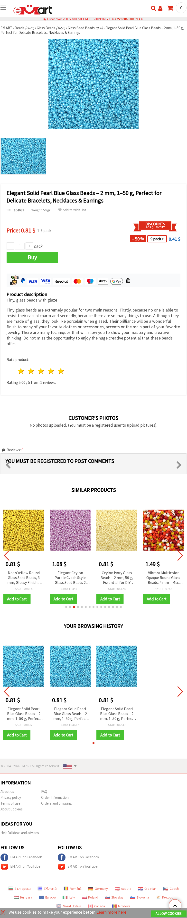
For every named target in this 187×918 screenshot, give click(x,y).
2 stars (31, 371)
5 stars (61, 371)
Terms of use (10, 803)
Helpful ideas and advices (19, 832)
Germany (101, 888)
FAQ (44, 791)
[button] (66, 607)
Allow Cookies (169, 913)
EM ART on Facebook (26, 857)
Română (76, 888)
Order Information (55, 797)
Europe (50, 897)
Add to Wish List (74, 210)
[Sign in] (160, 8)
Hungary (26, 897)
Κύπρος (167, 897)
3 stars (41, 371)
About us (7, 791)
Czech (174, 888)
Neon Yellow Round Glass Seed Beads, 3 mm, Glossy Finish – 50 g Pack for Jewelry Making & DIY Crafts (23, 578)
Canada (99, 906)
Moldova (124, 906)
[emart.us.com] (32, 9)
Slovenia (143, 897)
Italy (72, 897)
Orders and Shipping (56, 803)
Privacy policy (10, 797)
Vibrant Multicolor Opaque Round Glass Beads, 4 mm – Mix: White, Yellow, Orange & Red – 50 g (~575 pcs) (163, 578)
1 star (21, 371)
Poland (93, 897)
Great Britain (72, 906)
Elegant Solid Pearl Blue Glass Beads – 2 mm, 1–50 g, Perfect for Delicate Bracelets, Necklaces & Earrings (23, 714)
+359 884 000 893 (127, 19)
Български (23, 888)
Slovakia (117, 897)
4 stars (51, 371)
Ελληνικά (50, 888)
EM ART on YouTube (25, 866)
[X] (3, 912)
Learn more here (111, 912)
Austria (126, 888)
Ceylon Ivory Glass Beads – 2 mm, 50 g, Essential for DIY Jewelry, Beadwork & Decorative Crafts (117, 578)
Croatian (150, 888)
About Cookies (11, 809)
